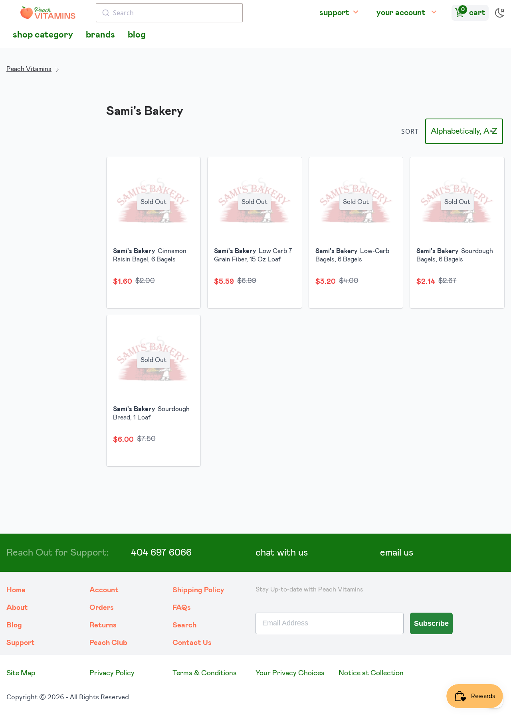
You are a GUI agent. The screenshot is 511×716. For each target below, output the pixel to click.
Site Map (20, 673)
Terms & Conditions (204, 673)
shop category (43, 35)
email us (396, 553)
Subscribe (431, 623)
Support (20, 643)
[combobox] (169, 12)
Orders (101, 607)
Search (184, 625)
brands (100, 35)
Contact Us (192, 643)
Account (104, 590)
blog (137, 35)
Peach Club (108, 643)
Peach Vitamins (28, 69)
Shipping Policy (198, 590)
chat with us (282, 553)
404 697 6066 (161, 553)
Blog (14, 625)
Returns (103, 625)
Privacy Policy (112, 673)
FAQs (181, 607)
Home (16, 590)
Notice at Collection (371, 673)
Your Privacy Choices (290, 673)
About (17, 607)
